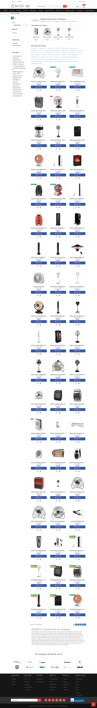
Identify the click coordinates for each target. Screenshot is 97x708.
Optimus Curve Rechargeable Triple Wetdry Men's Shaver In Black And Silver (39, 550)
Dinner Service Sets (69, 59)
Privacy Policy (27, 681)
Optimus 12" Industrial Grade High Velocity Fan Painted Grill (58, 521)
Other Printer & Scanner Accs (54, 54)
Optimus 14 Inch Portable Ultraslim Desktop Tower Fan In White (77, 110)
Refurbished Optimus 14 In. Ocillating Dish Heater (77, 609)
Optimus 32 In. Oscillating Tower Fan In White (39, 257)
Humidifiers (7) (16, 79)
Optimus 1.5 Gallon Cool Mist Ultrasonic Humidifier (58, 433)
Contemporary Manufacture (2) (19, 68)
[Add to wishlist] (37, 90)
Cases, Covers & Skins (49, 61)
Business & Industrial (35, 54)
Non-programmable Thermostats (38, 59)
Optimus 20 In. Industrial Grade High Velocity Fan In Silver (39, 404)
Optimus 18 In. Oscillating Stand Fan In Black (39, 374)
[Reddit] (60, 700)
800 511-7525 (82, 1)
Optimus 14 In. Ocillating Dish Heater (39, 169)
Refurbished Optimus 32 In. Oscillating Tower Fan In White (39, 609)
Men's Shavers (81, 50)
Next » (83, 624)
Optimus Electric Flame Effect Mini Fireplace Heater (39, 492)
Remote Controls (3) (17, 93)
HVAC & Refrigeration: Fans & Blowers (69, 57)
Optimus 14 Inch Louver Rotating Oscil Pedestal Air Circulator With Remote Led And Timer (77, 374)
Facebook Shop (79, 695)
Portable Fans (34, 48)
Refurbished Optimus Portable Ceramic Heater (58, 580)
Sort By (13, 22)
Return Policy (27, 684)
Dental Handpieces (73, 52)
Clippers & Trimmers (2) (18, 64)
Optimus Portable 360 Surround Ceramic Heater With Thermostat (39, 140)
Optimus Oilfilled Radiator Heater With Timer (77, 228)
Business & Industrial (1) (18, 62)
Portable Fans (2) (17, 91)
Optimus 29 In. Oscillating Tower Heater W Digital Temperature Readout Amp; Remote (77, 198)
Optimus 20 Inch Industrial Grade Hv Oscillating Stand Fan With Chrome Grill (77, 345)
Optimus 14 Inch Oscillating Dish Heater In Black (39, 316)
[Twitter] (49, 700)
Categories (65, 681)
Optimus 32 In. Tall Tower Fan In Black (58, 257)
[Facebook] (45, 700)
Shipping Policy (40, 679)
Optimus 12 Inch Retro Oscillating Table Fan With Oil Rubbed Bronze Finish (58, 110)
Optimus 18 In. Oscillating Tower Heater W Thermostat (58, 228)
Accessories (80, 10)
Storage (40, 10)
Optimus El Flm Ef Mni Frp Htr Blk (77, 169)
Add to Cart (39, 86)
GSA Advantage (79, 679)
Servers (12, 10)
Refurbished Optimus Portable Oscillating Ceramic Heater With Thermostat (77, 580)
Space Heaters (43, 48)
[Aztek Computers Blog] (64, 700)
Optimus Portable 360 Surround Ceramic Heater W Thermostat (39, 198)
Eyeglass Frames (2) (17, 75)
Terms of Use (27, 679)
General (63, 54)
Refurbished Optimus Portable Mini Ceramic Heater (58, 609)
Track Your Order (40, 681)
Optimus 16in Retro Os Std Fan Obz (58, 140)
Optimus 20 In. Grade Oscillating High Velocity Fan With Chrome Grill (58, 374)
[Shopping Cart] (84, 7)
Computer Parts (49, 10)
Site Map (65, 687)
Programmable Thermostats (46, 57)
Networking (33, 10)
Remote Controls (74, 48)
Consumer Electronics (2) (18, 66)
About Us (52, 681)
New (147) (15, 43)
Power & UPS (59, 10)
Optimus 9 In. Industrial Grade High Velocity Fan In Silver (39, 81)
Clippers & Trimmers (50, 50)
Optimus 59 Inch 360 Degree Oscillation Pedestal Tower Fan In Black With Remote (58, 316)
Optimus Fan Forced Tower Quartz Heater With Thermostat (58, 345)
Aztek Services (64, 705)
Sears (77, 687)
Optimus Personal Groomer (77, 521)
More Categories (89, 10)
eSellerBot (14, 679)
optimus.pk (49, 21)
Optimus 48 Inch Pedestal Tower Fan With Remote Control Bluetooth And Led (39, 345)
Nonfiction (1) (16, 85)
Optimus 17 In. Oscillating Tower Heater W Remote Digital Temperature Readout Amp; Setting (58, 169)
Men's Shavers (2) (17, 83)
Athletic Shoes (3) (17, 60)
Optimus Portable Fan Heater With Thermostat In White (39, 462)
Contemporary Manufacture (37, 52)
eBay (77, 689)
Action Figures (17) (17, 56)
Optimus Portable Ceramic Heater (58, 404)
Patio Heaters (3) (17, 87)
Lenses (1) (15, 81)
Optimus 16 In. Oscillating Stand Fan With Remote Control (58, 286)
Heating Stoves (64, 52)
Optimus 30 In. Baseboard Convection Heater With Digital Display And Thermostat (77, 433)
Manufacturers (66, 684)
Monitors (18, 10)
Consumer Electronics (49, 52)
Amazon (77, 684)
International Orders (29, 687)
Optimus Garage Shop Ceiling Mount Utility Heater (58, 462)
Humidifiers (58, 48)
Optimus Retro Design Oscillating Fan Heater (58, 198)
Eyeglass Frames (65, 50)
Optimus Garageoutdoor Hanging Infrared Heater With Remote (77, 257)
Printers (25, 10)
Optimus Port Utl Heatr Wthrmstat (39, 110)
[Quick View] (40, 90)
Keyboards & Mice (69, 10)
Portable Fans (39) (17, 89)
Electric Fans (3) (16, 73)
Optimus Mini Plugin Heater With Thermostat (77, 462)
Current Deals (66, 689)
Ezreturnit (14, 681)
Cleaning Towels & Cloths (36, 63)
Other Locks (44, 54)
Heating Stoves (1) (17, 77)
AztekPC (13, 684)
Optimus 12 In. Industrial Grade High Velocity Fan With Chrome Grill (77, 492)
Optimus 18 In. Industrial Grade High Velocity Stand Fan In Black (58, 492)
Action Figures (51, 48)
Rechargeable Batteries (60, 61)
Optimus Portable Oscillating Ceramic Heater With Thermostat (77, 404)
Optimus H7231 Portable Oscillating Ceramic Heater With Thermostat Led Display (39, 228)
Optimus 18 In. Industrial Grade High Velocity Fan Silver (39, 521)
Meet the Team (53, 684)
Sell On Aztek (19, 1)
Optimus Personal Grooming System (58, 550)
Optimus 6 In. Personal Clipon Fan (58, 81)
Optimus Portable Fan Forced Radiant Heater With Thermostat (77, 81)
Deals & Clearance (54, 679)
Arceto (77, 681)
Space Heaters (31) (17, 95)
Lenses (80, 52)
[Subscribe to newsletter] (39, 700)
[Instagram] (53, 700)
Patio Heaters (34, 50)
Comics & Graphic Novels (51, 59)
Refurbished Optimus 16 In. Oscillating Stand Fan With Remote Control (39, 580)
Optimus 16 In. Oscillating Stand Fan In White (77, 286)
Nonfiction (57, 52)
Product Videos (53, 687)
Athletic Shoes (65, 48)
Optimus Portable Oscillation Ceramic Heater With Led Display (39, 433)
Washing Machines (35, 57)
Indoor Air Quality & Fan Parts (72, 61)
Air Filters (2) (16, 58)
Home (12, 13)
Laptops (5, 10)
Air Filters (58, 50)
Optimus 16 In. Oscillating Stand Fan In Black (77, 316)
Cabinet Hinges (57, 57)
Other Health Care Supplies (37, 61)
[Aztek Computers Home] (17, 6)
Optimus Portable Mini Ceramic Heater (77, 140)
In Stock (15, 32)
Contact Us (14, 1)
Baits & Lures (61, 59)
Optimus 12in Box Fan (38, 286)
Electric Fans (42, 50)
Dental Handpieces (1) (18, 71)
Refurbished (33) (17, 45)
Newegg (77, 692)
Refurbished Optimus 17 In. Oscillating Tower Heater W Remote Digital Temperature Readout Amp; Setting (77, 550)
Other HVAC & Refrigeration (73, 54)
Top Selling (65, 679)
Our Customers (28, 689)
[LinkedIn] (56, 700)
